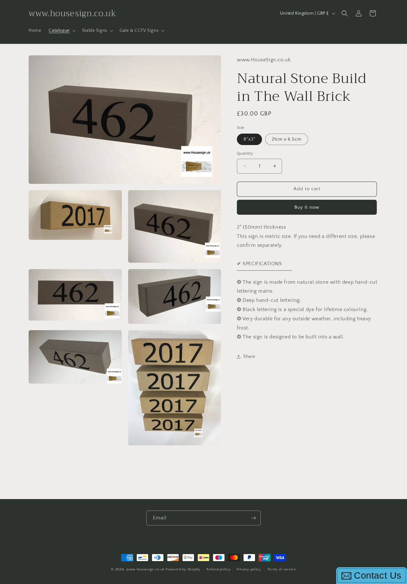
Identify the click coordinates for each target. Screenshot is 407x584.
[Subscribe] (253, 518)
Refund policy (218, 569)
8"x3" (249, 139)
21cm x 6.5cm (286, 139)
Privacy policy (249, 569)
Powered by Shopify (183, 569)
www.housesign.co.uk (145, 569)
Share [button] (249, 356)
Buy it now (306, 207)
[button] (61, 30)
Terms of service (281, 569)
